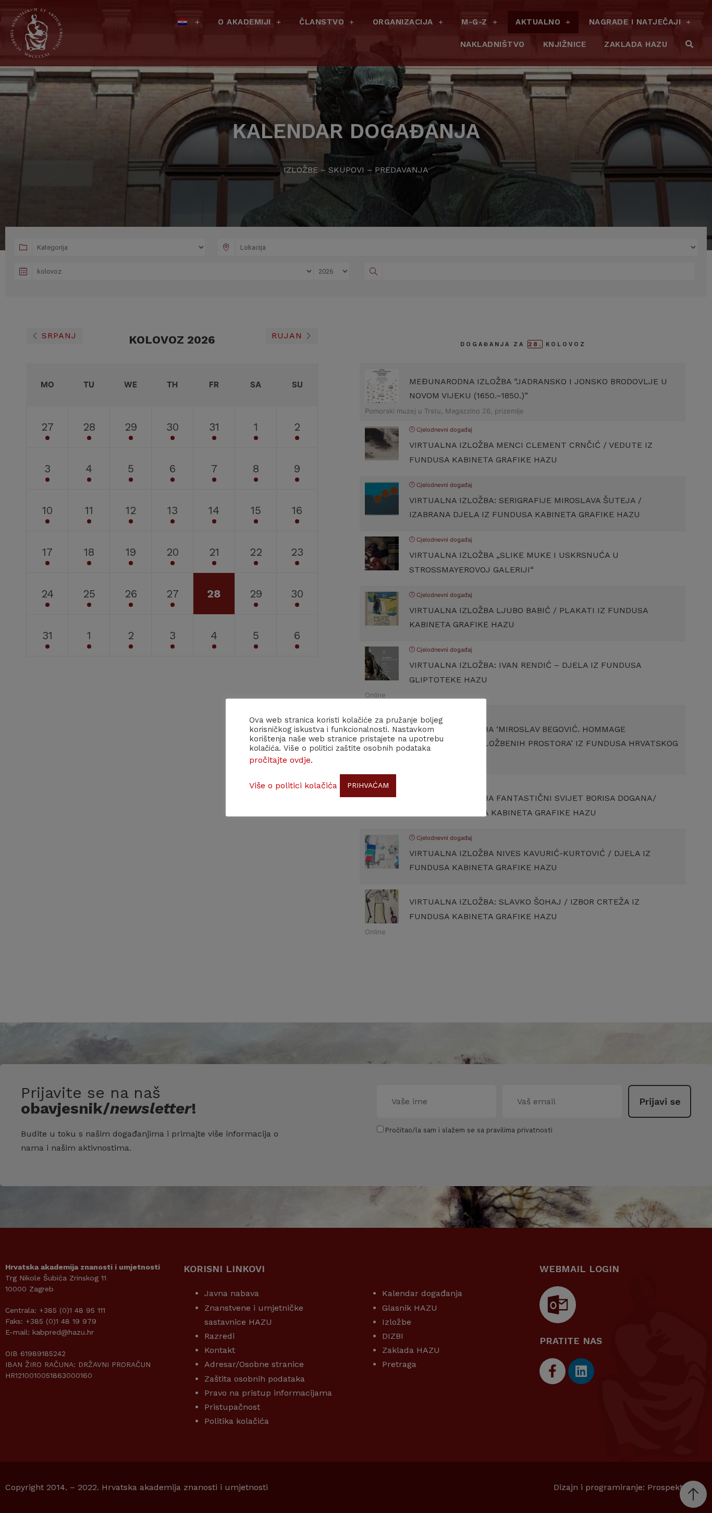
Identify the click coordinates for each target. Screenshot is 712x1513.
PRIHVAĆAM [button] (368, 785)
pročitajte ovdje (280, 760)
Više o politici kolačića (293, 785)
